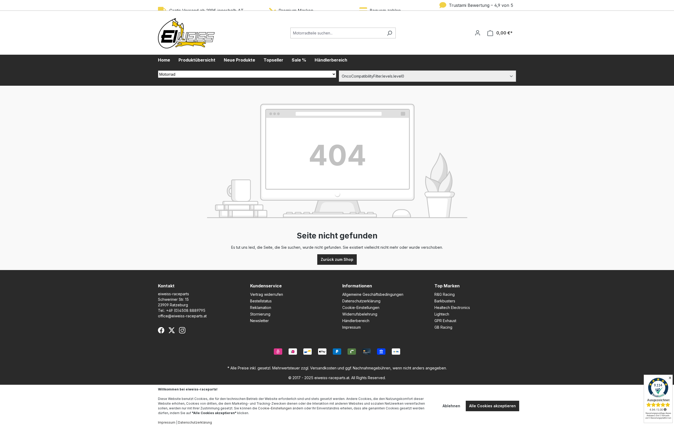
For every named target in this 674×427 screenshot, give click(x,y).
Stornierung (260, 314)
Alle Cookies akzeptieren (492, 406)
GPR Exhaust (445, 320)
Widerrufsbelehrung (359, 314)
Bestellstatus (261, 301)
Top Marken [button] (447, 285)
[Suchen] (389, 33)
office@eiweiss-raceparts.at (182, 316)
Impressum (351, 327)
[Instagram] (182, 330)
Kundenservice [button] (266, 285)
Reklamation (260, 307)
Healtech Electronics (452, 307)
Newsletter (259, 320)
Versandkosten (323, 368)
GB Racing (443, 327)
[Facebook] (161, 330)
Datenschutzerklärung (361, 301)
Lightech (441, 314)
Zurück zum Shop (337, 259)
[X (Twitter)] (171, 330)
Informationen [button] (357, 285)
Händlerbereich (355, 320)
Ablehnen (451, 406)
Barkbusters (444, 301)
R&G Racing (444, 294)
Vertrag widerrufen (266, 294)
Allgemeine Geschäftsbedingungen (372, 294)
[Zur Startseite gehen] (186, 33)
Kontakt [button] (166, 285)
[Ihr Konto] (477, 33)
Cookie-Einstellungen (360, 307)
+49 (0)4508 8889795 (185, 310)
